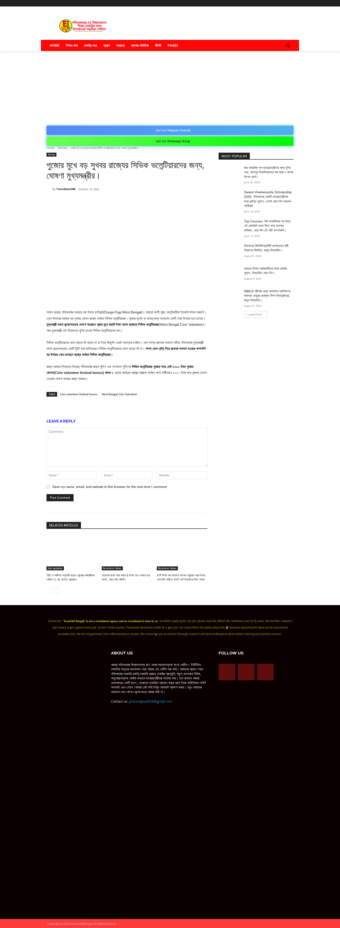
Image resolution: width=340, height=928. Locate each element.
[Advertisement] (170, 85)
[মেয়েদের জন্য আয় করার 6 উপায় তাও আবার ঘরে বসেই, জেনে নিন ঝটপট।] (127, 552)
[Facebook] (271, 3)
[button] (288, 45)
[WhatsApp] (101, 201)
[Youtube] (291, 3)
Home (50, 148)
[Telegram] (278, 3)
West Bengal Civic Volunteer (119, 394)
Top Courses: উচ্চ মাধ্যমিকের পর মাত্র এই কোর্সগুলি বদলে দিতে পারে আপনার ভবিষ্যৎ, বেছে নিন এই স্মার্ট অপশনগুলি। (267, 225)
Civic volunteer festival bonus (78, 394)
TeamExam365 (65, 189)
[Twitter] (284, 3)
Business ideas (112, 568)
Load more (254, 314)
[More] (133, 201)
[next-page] (57, 591)
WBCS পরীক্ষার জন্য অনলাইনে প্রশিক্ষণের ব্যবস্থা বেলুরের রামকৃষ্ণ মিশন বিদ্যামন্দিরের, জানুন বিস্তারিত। (267, 295)
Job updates (55, 568)
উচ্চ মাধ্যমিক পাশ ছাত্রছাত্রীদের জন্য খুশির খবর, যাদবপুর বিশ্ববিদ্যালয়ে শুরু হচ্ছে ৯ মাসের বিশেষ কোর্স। (268, 172)
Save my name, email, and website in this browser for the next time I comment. (110, 487)
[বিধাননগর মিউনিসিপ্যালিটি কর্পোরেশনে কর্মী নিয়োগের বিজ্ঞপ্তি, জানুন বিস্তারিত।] (230, 251)
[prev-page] (49, 591)
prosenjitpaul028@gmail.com (150, 701)
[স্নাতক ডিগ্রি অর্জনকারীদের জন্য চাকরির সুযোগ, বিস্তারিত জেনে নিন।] (230, 274)
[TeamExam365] (49, 189)
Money (62, 148)
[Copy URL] (122, 201)
